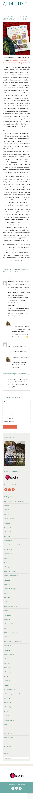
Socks (7, 685)
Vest (6, 724)
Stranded (8, 698)
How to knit (9, 624)
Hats (6, 610)
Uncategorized (10, 720)
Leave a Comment (14, 271)
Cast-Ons (8, 527)
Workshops (9, 737)
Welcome (8, 733)
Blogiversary (9, 510)
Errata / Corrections (11, 575)
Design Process (10, 567)
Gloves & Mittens (11, 606)
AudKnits (7, 269)
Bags (7, 505)
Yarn (6, 742)
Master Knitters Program (13, 641)
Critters (7, 562)
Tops (6, 711)
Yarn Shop (8, 746)
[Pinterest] (5, 489)
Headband (8, 615)
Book (7, 514)
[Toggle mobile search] (26, 3)
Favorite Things (10, 589)
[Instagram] (13, 489)
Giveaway (8, 602)
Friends (7, 597)
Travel (7, 716)
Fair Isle (7, 584)
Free (6, 593)
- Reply (28, 281)
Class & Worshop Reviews (13, 545)
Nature (7, 650)
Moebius (8, 645)
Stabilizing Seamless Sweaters (15, 694)
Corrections (9, 554)
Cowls (7, 558)
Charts (7, 536)
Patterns (8, 659)
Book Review (25, 269)
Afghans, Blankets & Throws (14, 501)
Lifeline (7, 637)
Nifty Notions (9, 654)
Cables (7, 523)
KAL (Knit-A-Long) (11, 632)
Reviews (5, 271)
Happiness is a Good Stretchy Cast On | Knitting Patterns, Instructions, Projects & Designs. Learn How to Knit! (16, 375)
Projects (8, 663)
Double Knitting (10, 571)
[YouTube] (9, 489)
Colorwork (8, 549)
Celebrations (9, 532)
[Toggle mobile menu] (29, 3)
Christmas (8, 540)
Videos (7, 729)
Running (8, 672)
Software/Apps (10, 689)
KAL (6, 628)
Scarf (7, 676)
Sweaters (8, 702)
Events (7, 580)
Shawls (7, 681)
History (7, 619)
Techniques (9, 707)
